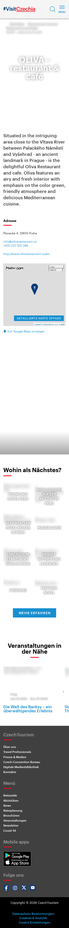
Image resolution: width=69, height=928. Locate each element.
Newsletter (10, 825)
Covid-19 (9, 830)
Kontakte (9, 772)
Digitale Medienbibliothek (21, 767)
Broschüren (11, 815)
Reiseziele (10, 795)
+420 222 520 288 (15, 245)
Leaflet (38, 324)
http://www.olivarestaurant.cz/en (26, 254)
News (7, 805)
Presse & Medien (14, 757)
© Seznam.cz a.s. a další (53, 324)
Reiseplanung (12, 810)
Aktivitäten (17, 23)
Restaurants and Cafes (22, 28)
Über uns (9, 746)
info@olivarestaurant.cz (20, 241)
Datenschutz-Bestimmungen (33, 913)
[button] (53, 9)
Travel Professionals (17, 751)
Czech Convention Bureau (21, 762)
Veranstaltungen (14, 820)
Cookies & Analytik (33, 918)
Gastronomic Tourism (43, 23)
